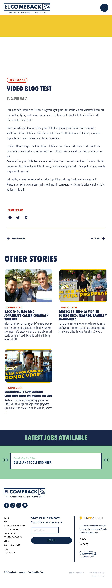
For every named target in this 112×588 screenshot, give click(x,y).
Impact (84, 544)
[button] (10, 217)
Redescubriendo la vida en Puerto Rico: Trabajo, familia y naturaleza (83, 315)
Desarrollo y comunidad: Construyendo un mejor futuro (28, 393)
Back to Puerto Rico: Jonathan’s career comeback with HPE (26, 315)
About (84, 539)
